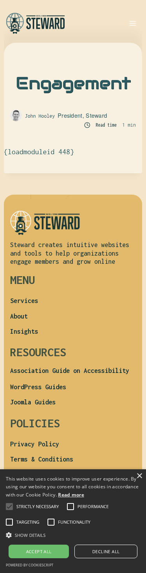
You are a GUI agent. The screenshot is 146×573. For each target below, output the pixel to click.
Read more (71, 494)
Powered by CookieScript (29, 565)
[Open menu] (132, 23)
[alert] (73, 521)
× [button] (139, 476)
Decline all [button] (106, 551)
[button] (37, 506)
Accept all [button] (39, 551)
